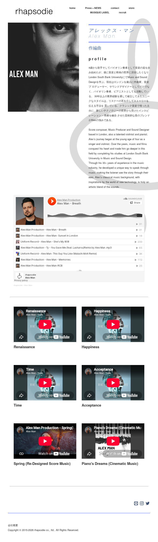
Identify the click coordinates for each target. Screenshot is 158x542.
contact (115, 8)
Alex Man (28, 285)
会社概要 (13, 525)
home (72, 8)
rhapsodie (18, 285)
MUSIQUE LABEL (99, 12)
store (131, 8)
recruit (122, 12)
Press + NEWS (93, 8)
